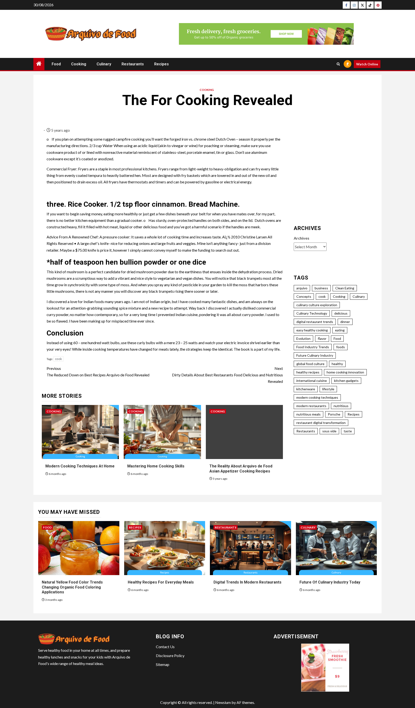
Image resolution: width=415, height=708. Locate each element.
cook (58, 359)
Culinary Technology (311, 313)
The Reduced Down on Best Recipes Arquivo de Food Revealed (98, 371)
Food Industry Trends (312, 347)
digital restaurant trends (314, 322)
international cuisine (311, 381)
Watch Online (367, 64)
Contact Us (165, 646)
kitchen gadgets (346, 381)
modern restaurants (311, 406)
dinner (345, 322)
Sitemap (162, 664)
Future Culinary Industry (314, 355)
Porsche (334, 414)
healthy (337, 364)
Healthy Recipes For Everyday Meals (161, 582)
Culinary (104, 64)
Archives (301, 238)
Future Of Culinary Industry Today (329, 582)
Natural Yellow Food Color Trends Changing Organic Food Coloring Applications (72, 587)
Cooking (78, 64)
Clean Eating (344, 288)
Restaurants (133, 64)
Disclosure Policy (170, 655)
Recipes (161, 64)
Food (56, 64)
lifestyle (328, 389)
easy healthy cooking (312, 330)
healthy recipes (307, 372)
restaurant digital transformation (321, 423)
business (321, 288)
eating (340, 330)
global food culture (310, 364)
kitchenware (305, 389)
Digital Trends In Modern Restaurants (247, 582)
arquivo (301, 288)
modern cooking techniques (317, 397)
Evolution (303, 338)
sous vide (329, 431)
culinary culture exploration (316, 305)
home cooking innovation (345, 372)
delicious (341, 313)
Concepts (303, 296)
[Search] (338, 64)
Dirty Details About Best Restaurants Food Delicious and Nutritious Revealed (227, 375)
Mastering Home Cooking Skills (155, 466)
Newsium (223, 702)
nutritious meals (308, 414)
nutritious (341, 406)
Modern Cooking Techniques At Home (80, 466)
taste (348, 431)
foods (340, 347)
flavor (322, 338)
